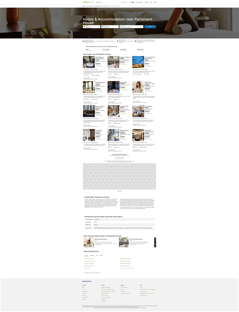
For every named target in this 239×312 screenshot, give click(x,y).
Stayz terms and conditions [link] (125, 293)
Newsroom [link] (84, 295)
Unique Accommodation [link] (105, 297)
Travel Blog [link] (103, 299)
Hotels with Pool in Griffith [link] (125, 261)
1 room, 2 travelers (126, 27)
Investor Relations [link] (85, 297)
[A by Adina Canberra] (95, 140)
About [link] (83, 287)
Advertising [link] (84, 299)
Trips (151, 2)
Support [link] (141, 287)
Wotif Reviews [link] (103, 301)
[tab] (86, 255)
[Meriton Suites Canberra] (119, 140)
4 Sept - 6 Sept (123, 50)
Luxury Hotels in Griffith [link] (89, 263)
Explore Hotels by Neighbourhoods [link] (107, 289)
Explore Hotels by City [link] (105, 293)
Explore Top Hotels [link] (104, 295)
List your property (139, 2)
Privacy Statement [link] (124, 287)
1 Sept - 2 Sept (106, 50)
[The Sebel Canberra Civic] (144, 140)
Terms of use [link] (123, 291)
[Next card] (156, 242)
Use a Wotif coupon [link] (143, 295)
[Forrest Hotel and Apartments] (144, 68)
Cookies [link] (122, 289)
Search (150, 26)
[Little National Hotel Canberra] (95, 68)
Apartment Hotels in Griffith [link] (125, 258)
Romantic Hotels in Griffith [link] (125, 263)
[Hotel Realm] (119, 92)
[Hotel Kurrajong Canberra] (95, 92)
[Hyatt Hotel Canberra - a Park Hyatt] (144, 92)
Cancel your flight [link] (143, 291)
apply (99, 272)
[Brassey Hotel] (119, 116)
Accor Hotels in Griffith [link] (88, 258)
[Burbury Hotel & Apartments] (95, 116)
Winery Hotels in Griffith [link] (124, 265)
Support (146, 2)
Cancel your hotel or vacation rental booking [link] (147, 289)
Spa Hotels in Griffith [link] (88, 265)
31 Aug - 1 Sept (88, 50)
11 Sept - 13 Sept (140, 50)
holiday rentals (96, 41)
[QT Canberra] (144, 116)
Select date (88, 27)
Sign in (155, 2)
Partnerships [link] (84, 293)
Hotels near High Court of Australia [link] (127, 268)
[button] (119, 251)
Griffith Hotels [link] (87, 268)
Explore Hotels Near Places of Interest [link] (108, 291)
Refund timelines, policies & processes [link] (146, 293)
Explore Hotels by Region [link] (105, 287)
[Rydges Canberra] (119, 68)
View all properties (119, 158)
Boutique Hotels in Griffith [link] (89, 261)
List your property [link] (85, 291)
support (122, 41)
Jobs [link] (83, 289)
